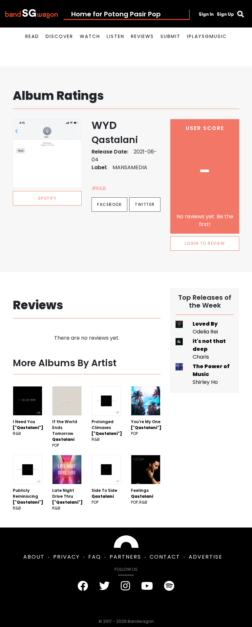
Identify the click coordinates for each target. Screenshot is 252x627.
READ (32, 36)
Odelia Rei (205, 331)
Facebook (109, 204)
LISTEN (115, 36)
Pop (55, 445)
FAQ (94, 557)
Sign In (206, 14)
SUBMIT (170, 36)
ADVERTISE (205, 557)
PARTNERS (125, 557)
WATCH (90, 36)
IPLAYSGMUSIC (207, 36)
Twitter (145, 204)
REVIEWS (142, 36)
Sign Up (225, 14)
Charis (201, 357)
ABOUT (34, 557)
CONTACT (165, 557)
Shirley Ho (205, 382)
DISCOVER (59, 36)
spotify (47, 198)
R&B (17, 433)
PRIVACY (66, 557)
